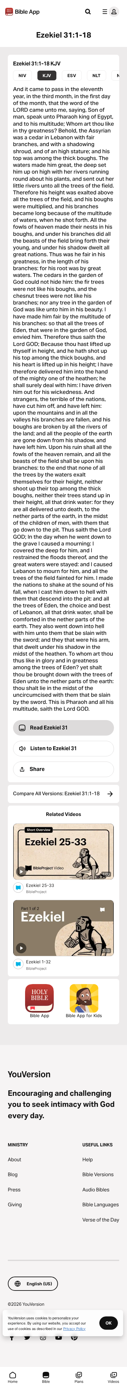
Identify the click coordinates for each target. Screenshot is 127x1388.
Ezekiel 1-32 (44, 961)
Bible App (39, 1015)
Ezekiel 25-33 (45, 885)
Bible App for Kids (84, 1015)
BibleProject (36, 891)
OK (109, 1322)
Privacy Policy (74, 1328)
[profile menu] (109, 11)
